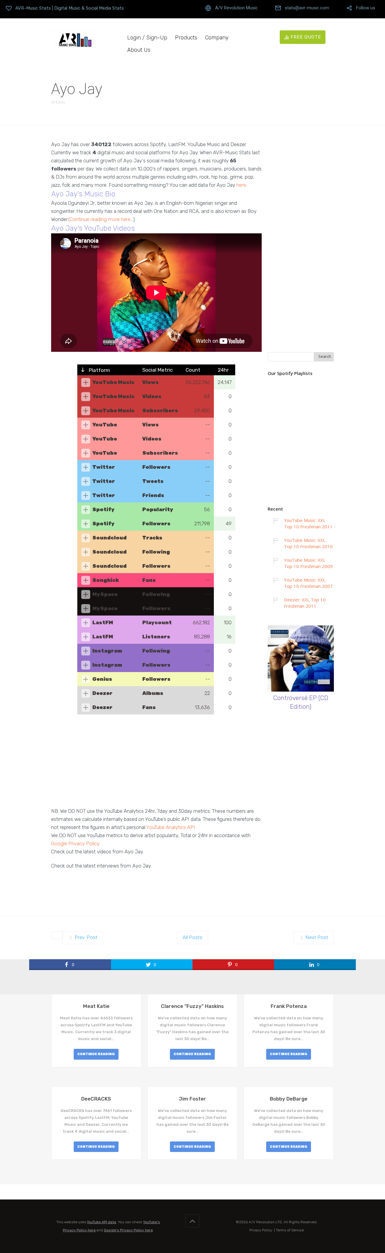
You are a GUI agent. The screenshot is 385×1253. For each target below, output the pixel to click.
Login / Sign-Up (147, 38)
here (241, 185)
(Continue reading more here (99, 219)
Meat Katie (96, 1006)
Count (193, 370)
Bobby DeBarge (288, 1099)
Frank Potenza (289, 1006)
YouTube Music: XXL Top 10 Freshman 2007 (308, 583)
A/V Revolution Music (236, 8)
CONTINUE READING (96, 1054)
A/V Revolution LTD (265, 1222)
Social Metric (157, 370)
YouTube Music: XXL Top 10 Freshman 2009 (308, 563)
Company (217, 38)
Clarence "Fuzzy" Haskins (192, 1006)
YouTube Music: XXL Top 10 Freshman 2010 (308, 543)
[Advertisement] (156, 765)
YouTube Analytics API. (171, 827)
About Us (138, 50)
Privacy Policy (260, 1230)
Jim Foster (192, 1099)
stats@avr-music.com (307, 8)
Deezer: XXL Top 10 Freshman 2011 (305, 603)
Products (186, 38)
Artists (58, 102)
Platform (99, 370)
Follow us (365, 8)
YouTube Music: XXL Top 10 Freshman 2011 (308, 523)
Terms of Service (290, 1230)
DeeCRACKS (96, 1099)
